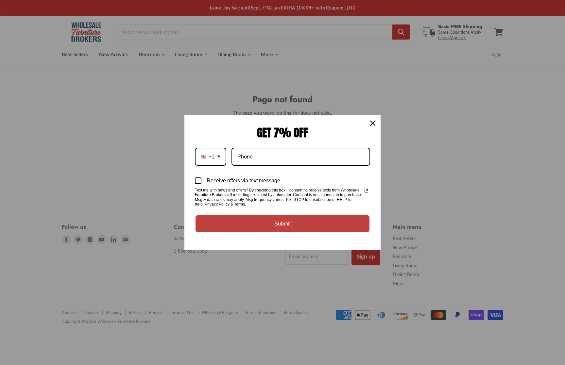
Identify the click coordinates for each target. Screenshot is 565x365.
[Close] (373, 123)
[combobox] (210, 157)
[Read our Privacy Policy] (366, 191)
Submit (282, 223)
